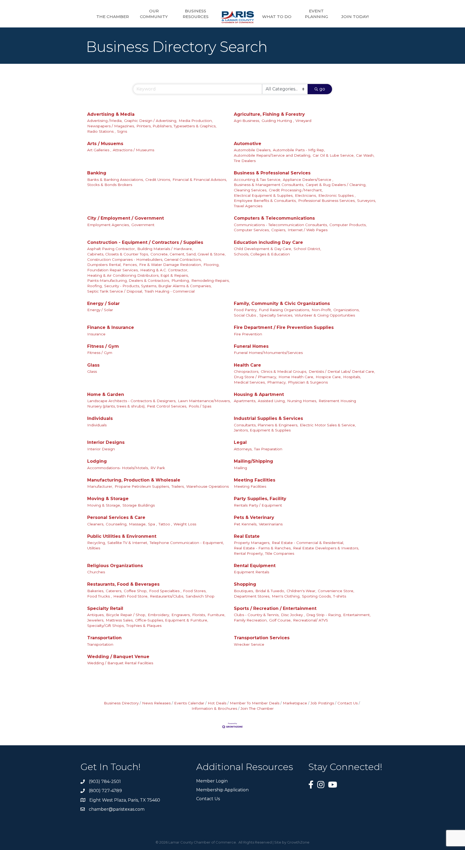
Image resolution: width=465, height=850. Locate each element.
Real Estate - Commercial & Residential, (308, 542)
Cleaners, (95, 524)
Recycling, (96, 542)
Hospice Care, (328, 377)
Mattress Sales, (119, 620)
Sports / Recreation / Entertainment (275, 608)
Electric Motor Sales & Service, (328, 425)
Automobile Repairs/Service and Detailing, (272, 155)
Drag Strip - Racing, (323, 615)
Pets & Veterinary (254, 517)
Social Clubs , (246, 315)
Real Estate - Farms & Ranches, (262, 548)
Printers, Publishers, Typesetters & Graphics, (176, 126)
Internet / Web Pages (307, 230)
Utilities (93, 548)
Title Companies (279, 553)
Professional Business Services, (326, 200)
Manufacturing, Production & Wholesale (133, 480)
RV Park (157, 468)
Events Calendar (189, 703)
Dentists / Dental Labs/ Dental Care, (342, 371)
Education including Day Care (268, 242)
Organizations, (346, 310)
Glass (93, 365)
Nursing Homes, (302, 401)
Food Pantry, (245, 310)
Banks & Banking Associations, (115, 179)
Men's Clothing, (286, 596)
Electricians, (306, 195)
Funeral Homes (251, 346)
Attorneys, (243, 449)
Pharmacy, (276, 382)
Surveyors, (366, 200)
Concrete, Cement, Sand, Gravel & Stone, (188, 254)
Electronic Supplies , (336, 195)
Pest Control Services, (167, 406)
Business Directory (121, 703)
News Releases (156, 703)
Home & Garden (105, 394)
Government (142, 225)
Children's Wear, (301, 591)
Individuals (100, 418)
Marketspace (295, 703)
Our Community (154, 13)
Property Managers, (252, 542)
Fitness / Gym (103, 346)
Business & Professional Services (272, 172)
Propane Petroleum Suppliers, (142, 486)
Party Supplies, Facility (260, 498)
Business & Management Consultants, (269, 184)
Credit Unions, (158, 179)
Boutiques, (244, 591)
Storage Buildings (138, 505)
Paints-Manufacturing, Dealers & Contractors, (128, 280)
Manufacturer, (100, 486)
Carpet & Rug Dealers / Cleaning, (336, 184)
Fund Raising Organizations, (284, 310)
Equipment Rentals (251, 572)
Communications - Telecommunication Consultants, (281, 225)
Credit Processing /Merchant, (296, 190)
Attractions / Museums (133, 150)
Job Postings (322, 703)
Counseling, (116, 524)
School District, (307, 249)
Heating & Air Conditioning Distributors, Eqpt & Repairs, (138, 275)
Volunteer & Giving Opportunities (325, 315)
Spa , (152, 524)
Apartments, (245, 401)
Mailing (240, 468)
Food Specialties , (165, 591)
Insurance (96, 334)
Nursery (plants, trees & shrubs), (116, 406)
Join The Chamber (257, 708)
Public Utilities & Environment (121, 536)
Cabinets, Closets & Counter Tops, (118, 254)
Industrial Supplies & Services (268, 418)
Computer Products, (348, 225)
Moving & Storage (108, 498)
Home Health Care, (296, 377)
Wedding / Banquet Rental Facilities (120, 663)
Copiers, (278, 230)
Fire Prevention (248, 334)
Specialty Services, (276, 315)
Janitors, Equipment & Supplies (262, 430)
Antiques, (95, 615)
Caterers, (114, 591)
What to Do (276, 16)
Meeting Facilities (254, 480)
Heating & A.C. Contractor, (164, 270)
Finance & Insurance (110, 327)
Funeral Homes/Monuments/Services (268, 352)
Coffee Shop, (135, 591)
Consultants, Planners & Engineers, (266, 425)
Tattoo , (165, 524)
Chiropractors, (246, 371)
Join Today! (355, 16)
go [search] (322, 89)
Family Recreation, (250, 620)
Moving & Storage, (104, 505)
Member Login (212, 781)
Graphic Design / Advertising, (150, 120)
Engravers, (181, 615)
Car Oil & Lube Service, (333, 155)
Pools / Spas (200, 406)
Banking (96, 172)
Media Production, (196, 120)
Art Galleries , (99, 150)
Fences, (130, 264)
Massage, (137, 524)
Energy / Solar (103, 303)
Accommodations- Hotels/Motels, (118, 468)
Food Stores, (194, 591)
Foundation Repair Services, (113, 270)
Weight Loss (185, 524)
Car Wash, (365, 155)
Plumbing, (180, 280)
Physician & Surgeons (308, 382)
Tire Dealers (245, 161)
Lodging (97, 461)
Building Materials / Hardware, (165, 249)
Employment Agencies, (108, 225)
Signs (122, 131)
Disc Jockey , (293, 615)
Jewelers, (95, 620)
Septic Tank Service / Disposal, (115, 291)
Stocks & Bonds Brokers (109, 184)
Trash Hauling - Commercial (170, 291)
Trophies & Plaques (143, 625)
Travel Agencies (248, 206)
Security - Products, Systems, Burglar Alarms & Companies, (158, 286)
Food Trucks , (99, 596)
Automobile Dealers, (252, 150)
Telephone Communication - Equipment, (187, 542)
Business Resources (196, 13)
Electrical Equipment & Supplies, (263, 195)
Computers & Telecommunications (274, 218)
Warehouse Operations (207, 486)
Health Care (247, 365)
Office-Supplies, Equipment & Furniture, (171, 620)
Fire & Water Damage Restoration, (170, 264)
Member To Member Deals (254, 703)
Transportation (104, 637)
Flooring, (211, 264)
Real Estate (247, 536)
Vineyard (303, 120)
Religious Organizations (115, 565)
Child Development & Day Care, (263, 249)
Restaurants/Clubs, (167, 596)
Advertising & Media (111, 114)
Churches (96, 572)
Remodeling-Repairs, (210, 280)
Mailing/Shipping (253, 461)
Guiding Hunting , (278, 120)
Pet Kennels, (245, 524)
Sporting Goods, (317, 596)
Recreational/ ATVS (310, 620)
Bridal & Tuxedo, (270, 591)
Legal (240, 442)
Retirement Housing (337, 401)
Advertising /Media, (104, 120)
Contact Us (347, 703)
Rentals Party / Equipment (258, 505)
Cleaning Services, (250, 190)
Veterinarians (271, 524)
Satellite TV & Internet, (127, 542)
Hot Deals (217, 703)
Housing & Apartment (259, 394)
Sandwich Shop (200, 596)
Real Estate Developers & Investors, (326, 548)
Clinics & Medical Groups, (284, 371)
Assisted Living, (272, 401)
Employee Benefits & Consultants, (265, 200)
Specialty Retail (105, 608)
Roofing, (95, 286)
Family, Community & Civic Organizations (282, 303)
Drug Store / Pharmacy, (255, 377)
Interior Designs (106, 442)
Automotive (247, 143)
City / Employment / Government (125, 218)
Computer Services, (252, 230)
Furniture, (216, 615)
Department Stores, (252, 596)
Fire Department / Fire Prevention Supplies (284, 327)
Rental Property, (248, 553)
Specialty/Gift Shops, (106, 625)
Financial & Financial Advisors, (199, 179)
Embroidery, (159, 615)
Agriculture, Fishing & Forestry (269, 114)
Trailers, (178, 486)
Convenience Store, (336, 591)
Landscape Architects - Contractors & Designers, (131, 401)
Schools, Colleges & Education (262, 254)
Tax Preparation (268, 449)
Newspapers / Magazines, (111, 126)
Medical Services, (250, 382)
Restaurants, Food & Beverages (123, 584)
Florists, (199, 615)
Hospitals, (352, 377)
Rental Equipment (255, 565)
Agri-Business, (247, 120)
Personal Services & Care (116, 517)
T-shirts (339, 596)
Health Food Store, (130, 596)
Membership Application (222, 789)
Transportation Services (262, 637)
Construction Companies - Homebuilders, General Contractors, (144, 259)
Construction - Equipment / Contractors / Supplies (145, 242)
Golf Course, (280, 620)
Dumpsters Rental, (104, 264)
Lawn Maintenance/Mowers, (204, 401)
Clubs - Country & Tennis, (256, 615)
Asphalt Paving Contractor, (111, 249)
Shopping (245, 584)
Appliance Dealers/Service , (308, 179)
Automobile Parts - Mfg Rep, (299, 150)
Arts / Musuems (105, 143)
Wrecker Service (249, 644)
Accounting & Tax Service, (257, 179)
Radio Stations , (101, 131)
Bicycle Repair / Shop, (126, 615)
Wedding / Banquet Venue (118, 656)
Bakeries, (95, 591)
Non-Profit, (322, 310)
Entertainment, (357, 615)
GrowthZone (298, 842)
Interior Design (101, 449)
